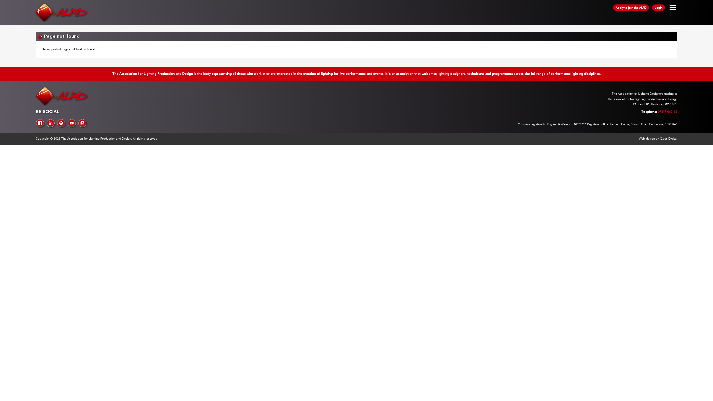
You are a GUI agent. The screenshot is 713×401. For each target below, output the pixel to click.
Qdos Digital (668, 138)
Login (658, 7)
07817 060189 (667, 111)
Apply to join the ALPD (631, 7)
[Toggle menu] (672, 8)
